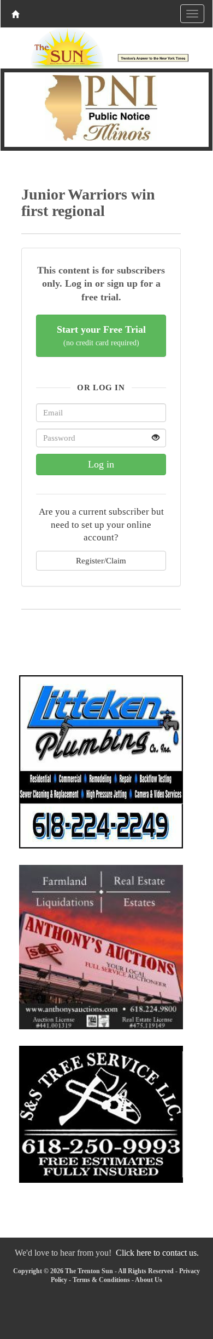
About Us (148, 1280)
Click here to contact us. (157, 1252)
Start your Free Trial (101, 335)
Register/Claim (101, 560)
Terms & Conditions (101, 1280)
